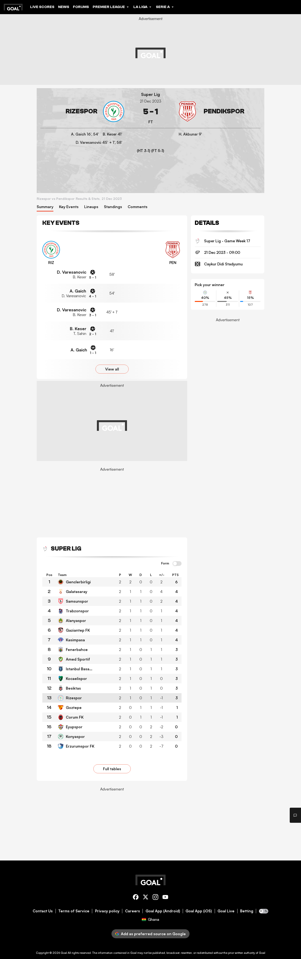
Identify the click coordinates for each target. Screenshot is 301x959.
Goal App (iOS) (199, 911)
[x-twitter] (145, 897)
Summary (45, 207)
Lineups (91, 207)
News (63, 7)
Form (165, 563)
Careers (132, 911)
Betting (246, 911)
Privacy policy (107, 911)
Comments (137, 207)
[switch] (177, 563)
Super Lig (150, 94)
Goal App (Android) (163, 911)
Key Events (69, 207)
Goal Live (226, 911)
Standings (113, 207)
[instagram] (155, 897)
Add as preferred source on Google (153, 933)
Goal (64, 953)
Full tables (112, 768)
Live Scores (42, 7)
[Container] (82, 111)
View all (112, 369)
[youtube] (165, 897)
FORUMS (81, 7)
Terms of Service (73, 911)
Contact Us (43, 911)
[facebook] (135, 897)
